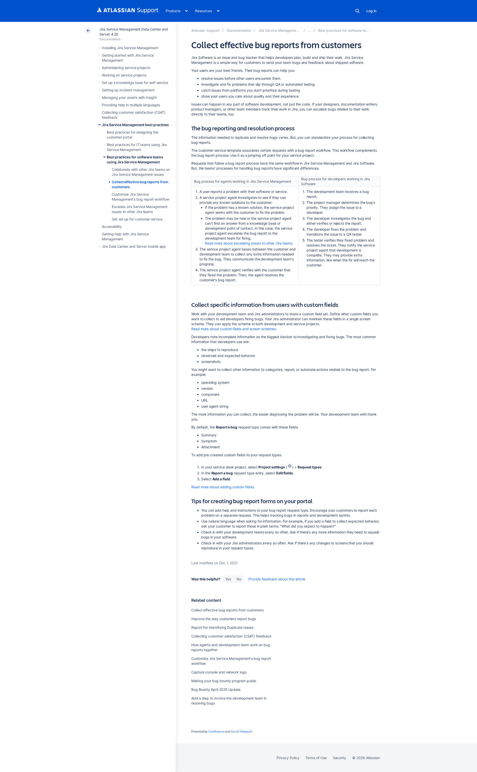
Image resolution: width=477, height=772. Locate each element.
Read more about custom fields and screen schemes (233, 329)
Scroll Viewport (241, 731)
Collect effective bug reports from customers (227, 610)
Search (357, 11)
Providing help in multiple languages (131, 105)
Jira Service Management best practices (135, 125)
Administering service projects (126, 68)
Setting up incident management (128, 90)
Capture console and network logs (218, 672)
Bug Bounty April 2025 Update (215, 689)
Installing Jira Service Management (130, 48)
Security (339, 758)
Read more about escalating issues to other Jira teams (248, 243)
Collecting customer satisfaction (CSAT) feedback (231, 636)
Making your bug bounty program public (223, 681)
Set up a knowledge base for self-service (135, 82)
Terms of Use (315, 758)
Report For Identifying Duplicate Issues (222, 627)
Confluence (216, 731)
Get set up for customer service (137, 219)
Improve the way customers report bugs (223, 619)
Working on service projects (124, 75)
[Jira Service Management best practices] (309, 30)
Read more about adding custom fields (222, 487)
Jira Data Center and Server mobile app (134, 246)
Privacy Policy (288, 758)
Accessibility (112, 226)
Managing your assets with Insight (129, 97)
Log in (371, 11)
